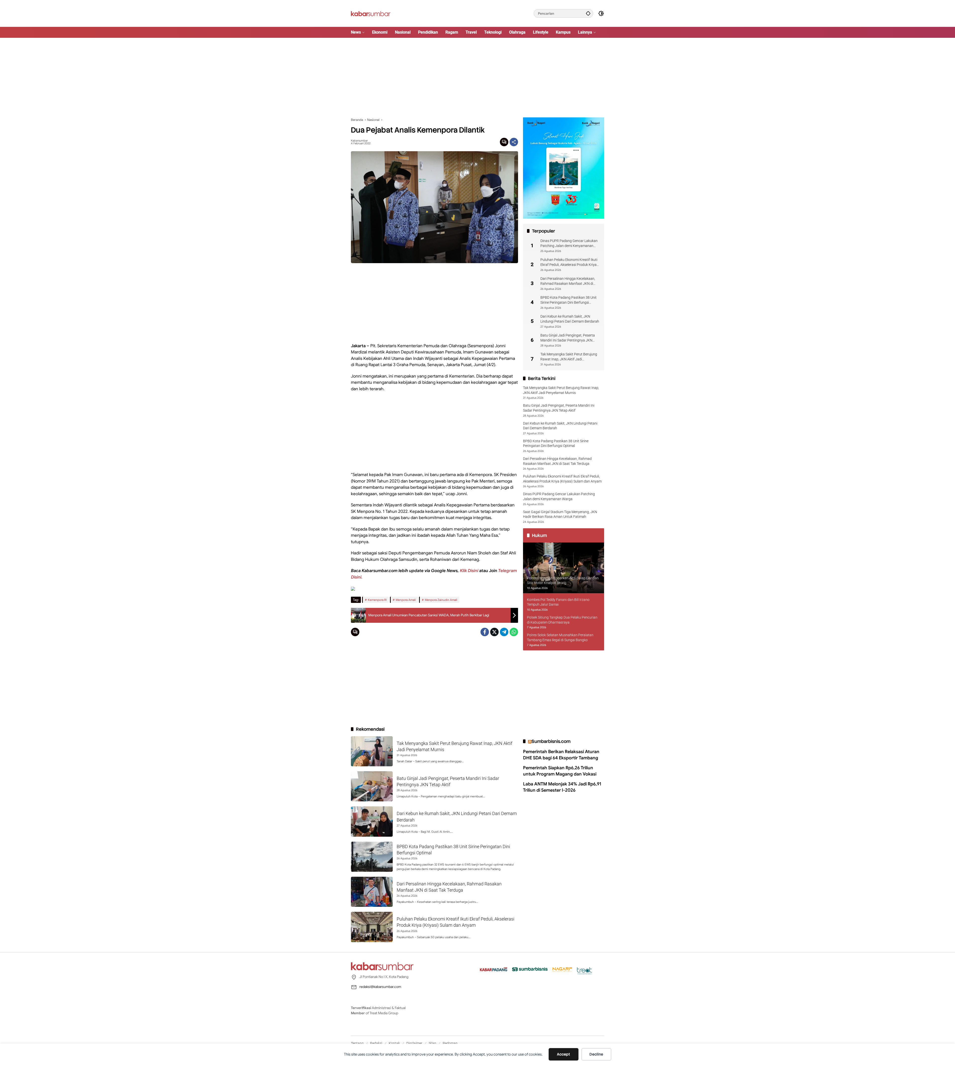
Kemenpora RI (377, 600)
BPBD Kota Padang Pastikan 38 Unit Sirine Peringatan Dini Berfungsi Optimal (568, 300)
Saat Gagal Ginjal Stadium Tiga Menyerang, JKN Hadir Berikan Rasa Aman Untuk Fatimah (560, 514)
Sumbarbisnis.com (551, 741)
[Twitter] (494, 632)
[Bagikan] (514, 142)
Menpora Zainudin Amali (441, 600)
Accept (563, 1054)
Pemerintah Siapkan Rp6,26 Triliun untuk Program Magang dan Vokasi (559, 771)
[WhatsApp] (514, 632)
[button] (588, 13)
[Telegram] (504, 632)
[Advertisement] (477, 77)
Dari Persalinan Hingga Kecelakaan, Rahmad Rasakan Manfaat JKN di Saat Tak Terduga (567, 281)
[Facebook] (484, 632)
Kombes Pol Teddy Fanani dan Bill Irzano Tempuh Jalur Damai (558, 601)
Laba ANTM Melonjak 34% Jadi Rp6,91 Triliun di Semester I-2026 (562, 787)
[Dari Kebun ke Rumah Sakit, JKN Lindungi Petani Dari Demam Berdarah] (372, 821)
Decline (596, 1054)
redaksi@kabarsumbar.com (380, 986)
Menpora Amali (406, 600)
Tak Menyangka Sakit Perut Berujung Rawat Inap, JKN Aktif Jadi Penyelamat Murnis (568, 357)
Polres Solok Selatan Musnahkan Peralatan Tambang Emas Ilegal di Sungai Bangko (560, 637)
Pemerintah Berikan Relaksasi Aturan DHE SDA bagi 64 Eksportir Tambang (561, 754)
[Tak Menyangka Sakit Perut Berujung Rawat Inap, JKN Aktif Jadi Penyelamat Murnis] (372, 751)
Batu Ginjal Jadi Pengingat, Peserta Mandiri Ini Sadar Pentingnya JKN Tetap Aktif (567, 338)
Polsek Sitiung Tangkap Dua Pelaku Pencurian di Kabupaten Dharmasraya (562, 619)
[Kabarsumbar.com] (370, 13)
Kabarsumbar (359, 140)
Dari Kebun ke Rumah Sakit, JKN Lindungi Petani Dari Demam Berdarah (569, 318)
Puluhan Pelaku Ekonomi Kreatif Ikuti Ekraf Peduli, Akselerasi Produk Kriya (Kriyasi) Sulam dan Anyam (568, 262)
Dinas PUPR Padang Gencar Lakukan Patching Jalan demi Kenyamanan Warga (569, 243)
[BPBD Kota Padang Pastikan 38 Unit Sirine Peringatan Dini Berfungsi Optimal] (372, 857)
